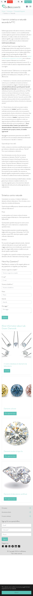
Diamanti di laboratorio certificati (15, 494)
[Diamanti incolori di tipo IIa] (16, 433)
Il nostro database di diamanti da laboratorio (15, 364)
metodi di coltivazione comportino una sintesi (16, 57)
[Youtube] (16, 546)
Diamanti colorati (10, 408)
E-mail (4, 277)
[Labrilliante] (11, 6)
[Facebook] (3, 546)
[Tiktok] (19, 546)
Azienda (4, 299)
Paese (3, 292)
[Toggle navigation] (30, 6)
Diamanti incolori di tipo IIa (13, 451)
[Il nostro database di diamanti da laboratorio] (16, 346)
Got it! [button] (16, 592)
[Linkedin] (9, 546)
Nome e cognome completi (9, 270)
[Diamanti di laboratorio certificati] (16, 476)
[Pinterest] (12, 546)
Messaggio (5, 306)
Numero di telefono (7, 284)
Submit (5, 317)
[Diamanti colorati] (16, 391)
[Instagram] (6, 546)
